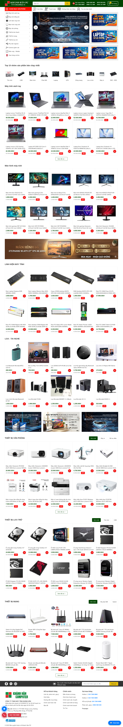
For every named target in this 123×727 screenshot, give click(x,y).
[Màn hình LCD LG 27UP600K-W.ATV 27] (61, 249)
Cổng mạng (78, 80)
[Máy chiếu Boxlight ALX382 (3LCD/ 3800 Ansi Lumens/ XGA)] (106, 452)
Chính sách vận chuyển (70, 700)
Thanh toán (52, 9)
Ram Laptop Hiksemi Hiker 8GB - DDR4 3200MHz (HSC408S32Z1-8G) (38, 293)
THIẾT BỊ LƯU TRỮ (13, 520)
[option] (61, 27)
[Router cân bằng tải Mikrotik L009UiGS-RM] (38, 649)
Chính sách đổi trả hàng (70, 702)
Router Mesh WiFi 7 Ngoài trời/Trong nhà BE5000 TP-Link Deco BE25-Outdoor (105, 664)
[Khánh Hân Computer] (17, 3)
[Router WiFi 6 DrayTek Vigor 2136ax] (38, 616)
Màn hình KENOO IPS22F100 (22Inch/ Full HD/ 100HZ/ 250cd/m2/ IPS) (105, 194)
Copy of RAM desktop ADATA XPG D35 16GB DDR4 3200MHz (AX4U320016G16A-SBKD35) (61, 293)
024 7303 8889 (93, 698)
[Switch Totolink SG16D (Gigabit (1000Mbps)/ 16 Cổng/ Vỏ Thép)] (83, 649)
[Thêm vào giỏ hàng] (24, 117)
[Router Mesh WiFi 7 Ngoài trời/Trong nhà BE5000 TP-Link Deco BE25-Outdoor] (106, 649)
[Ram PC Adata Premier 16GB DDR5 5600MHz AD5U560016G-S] (83, 311)
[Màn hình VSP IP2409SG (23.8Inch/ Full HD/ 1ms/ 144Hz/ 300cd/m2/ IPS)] (61, 213)
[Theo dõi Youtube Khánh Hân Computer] (15, 683)
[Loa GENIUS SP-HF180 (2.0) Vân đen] (61, 352)
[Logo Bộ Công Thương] (10, 720)
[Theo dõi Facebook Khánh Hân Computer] (6, 683)
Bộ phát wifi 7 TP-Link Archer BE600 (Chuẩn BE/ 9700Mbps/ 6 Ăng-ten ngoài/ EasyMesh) (83, 631)
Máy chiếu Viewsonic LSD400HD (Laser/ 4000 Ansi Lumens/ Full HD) (61, 468)
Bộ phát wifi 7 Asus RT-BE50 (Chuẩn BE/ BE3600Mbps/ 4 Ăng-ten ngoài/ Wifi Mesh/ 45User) (61, 664)
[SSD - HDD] (113, 74)
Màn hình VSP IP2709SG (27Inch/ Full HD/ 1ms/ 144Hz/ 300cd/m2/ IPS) (37, 228)
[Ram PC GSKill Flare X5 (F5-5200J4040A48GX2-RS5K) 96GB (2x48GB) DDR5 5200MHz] (106, 278)
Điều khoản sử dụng (69, 694)
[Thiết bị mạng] (47, 52)
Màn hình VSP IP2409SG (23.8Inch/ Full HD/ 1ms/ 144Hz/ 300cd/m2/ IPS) (60, 228)
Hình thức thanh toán (69, 697)
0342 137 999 (101, 4)
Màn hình (33, 80)
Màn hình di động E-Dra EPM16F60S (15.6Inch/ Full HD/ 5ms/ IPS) (60, 194)
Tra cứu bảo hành (86, 9)
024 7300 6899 (96, 701)
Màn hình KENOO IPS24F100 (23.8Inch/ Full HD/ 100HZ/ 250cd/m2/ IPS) (83, 194)
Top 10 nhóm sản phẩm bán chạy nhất (22, 65)
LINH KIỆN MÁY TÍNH (14, 264)
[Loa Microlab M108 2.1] (106, 386)
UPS (67, 80)
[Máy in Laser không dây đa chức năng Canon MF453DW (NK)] (61, 486)
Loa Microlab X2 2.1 (80, 399)
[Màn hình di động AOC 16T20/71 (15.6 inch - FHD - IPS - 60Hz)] (61, 422)
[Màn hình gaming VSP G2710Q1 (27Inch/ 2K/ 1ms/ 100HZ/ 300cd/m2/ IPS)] (16, 213)
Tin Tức (65, 708)
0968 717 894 (90, 4)
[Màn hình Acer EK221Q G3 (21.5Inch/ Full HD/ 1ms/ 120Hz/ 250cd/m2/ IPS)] (16, 179)
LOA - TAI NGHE (12, 338)
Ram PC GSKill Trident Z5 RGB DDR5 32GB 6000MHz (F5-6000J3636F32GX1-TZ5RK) (105, 326)
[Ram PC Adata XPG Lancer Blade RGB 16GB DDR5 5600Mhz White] (61, 311)
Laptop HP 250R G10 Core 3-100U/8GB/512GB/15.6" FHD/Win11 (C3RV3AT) (37, 148)
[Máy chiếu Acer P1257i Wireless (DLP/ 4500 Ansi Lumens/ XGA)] (83, 486)
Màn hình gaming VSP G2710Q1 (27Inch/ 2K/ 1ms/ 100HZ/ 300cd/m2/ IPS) (16, 228)
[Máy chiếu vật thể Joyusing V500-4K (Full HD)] (83, 452)
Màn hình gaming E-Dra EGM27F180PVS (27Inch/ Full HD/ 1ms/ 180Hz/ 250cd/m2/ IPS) (38, 194)
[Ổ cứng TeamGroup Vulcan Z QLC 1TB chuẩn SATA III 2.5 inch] (83, 534)
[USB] (21, 74)
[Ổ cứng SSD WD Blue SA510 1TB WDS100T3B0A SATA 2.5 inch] (23, 422)
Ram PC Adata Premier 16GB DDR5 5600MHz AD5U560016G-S (83, 326)
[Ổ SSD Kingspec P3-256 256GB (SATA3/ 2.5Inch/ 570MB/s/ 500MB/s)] (16, 568)
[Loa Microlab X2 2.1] (83, 386)
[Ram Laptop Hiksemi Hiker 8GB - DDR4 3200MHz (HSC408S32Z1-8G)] (38, 278)
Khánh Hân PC (26, 725)
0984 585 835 (97, 705)
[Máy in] (102, 74)
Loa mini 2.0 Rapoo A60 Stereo (105, 365)
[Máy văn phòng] (104, 52)
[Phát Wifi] (44, 74)
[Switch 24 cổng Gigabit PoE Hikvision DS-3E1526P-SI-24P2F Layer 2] (16, 616)
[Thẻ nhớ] (9, 74)
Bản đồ (46, 705)
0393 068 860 (90, 2)
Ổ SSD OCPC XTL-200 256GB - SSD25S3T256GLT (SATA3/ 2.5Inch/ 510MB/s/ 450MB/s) (38, 583)
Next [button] (86, 27)
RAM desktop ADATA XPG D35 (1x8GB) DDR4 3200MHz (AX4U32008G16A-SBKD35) (83, 293)
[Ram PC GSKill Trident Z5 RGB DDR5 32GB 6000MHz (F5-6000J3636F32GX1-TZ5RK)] (106, 311)
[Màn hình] (32, 74)
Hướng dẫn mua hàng (50, 700)
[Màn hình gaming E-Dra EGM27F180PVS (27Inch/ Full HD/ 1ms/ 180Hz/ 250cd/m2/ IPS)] (38, 179)
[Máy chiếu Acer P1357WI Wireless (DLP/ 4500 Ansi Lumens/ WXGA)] (106, 486)
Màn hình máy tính (13, 165)
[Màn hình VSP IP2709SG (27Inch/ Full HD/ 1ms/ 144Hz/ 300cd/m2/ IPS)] (38, 213)
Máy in (102, 80)
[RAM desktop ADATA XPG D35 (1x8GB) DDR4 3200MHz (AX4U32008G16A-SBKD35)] (83, 278)
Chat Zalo (114, 723)
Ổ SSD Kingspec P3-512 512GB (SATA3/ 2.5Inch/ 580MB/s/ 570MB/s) (106, 549)
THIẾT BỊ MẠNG (12, 601)
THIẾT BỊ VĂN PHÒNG (15, 438)
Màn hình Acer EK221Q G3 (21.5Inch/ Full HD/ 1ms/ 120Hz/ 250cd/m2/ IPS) (15, 194)
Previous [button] (36, 27)
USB (21, 80)
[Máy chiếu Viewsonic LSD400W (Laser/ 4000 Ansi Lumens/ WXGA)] (38, 452)
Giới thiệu (40, 9)
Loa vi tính (90, 80)
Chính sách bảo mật (50, 702)
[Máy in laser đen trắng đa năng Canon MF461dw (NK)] (38, 486)
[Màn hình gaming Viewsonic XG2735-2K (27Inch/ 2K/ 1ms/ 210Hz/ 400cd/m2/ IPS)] (83, 213)
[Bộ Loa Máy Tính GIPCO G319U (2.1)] (38, 352)
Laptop (56, 80)
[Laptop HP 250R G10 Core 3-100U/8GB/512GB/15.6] (38, 133)
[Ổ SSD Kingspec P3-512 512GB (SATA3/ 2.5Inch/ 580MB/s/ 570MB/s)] (106, 534)
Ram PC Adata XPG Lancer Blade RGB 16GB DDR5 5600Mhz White (61, 326)
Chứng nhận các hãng (68, 9)
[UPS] (67, 74)
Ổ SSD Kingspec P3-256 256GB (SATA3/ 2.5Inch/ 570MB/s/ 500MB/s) (15, 583)
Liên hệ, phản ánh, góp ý (51, 694)
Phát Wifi (44, 80)
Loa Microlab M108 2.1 (103, 399)
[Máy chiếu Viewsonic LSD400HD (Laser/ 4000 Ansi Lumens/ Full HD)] (61, 452)
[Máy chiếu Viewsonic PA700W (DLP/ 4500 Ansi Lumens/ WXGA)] (16, 452)
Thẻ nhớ (9, 80)
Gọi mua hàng (79, 2)
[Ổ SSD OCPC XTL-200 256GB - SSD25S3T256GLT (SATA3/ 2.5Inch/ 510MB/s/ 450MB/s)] (38, 568)
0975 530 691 (101, 2)
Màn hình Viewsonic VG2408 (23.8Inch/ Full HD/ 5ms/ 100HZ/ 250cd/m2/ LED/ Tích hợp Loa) (106, 228)
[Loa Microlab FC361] (38, 386)
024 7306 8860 (79, 4)
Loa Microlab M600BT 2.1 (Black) (61, 399)
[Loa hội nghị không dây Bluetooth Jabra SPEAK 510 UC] (83, 352)
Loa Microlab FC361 (34, 399)
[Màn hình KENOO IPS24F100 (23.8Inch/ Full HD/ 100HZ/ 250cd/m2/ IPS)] (83, 179)
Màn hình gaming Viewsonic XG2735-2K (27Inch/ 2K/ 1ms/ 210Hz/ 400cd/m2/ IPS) (83, 228)
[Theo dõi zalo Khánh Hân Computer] (10, 683)
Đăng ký (113, 684)
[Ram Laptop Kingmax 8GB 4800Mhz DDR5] (16, 278)
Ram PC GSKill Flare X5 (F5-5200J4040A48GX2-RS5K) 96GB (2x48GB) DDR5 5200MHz (106, 293)
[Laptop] (75, 52)
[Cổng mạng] (78, 74)
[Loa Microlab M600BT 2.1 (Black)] (61, 386)
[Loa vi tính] (90, 74)
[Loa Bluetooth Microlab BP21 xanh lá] (16, 352)
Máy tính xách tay (13, 86)
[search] (67, 3)
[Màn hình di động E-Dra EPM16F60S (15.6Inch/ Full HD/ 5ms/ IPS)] (61, 179)
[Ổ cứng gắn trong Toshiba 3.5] (16, 534)
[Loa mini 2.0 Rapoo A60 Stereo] (106, 352)
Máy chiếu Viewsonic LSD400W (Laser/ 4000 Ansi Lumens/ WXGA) (38, 468)
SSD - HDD (113, 80)
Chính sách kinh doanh (70, 705)
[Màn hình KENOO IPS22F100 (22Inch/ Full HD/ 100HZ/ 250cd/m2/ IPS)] (106, 179)
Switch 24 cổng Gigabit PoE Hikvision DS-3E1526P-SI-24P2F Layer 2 (16, 631)
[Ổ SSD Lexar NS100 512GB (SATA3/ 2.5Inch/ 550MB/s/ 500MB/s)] (61, 568)
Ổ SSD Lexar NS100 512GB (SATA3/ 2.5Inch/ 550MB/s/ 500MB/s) (59, 583)
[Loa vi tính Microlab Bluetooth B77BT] (16, 386)
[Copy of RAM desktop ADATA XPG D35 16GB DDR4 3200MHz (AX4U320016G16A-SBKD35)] (61, 278)
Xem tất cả (61, 159)
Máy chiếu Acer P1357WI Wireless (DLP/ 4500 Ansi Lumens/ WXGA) (103, 501)
